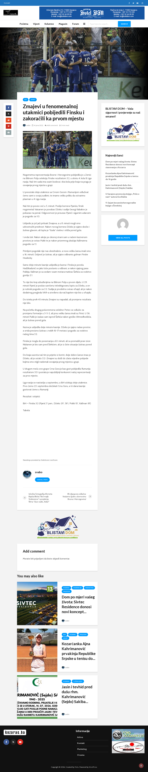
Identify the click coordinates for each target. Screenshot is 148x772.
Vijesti (36, 24)
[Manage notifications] (141, 765)
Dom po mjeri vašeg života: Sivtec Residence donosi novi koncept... (78, 604)
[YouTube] (20, 742)
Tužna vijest (77, 681)
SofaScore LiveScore (49, 460)
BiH (25, 100)
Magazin (63, 24)
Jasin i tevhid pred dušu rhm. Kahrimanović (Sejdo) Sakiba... (77, 694)
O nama (80, 755)
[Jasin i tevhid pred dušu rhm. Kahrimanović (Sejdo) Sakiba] (37, 696)
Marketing (89, 588)
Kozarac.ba (77, 588)
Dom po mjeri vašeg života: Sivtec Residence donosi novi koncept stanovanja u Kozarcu (121, 164)
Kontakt (7, 3)
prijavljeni (39, 558)
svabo (28, 125)
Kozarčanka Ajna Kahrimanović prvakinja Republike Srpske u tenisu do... (79, 651)
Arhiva (80, 737)
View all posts (42, 480)
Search (124, 24)
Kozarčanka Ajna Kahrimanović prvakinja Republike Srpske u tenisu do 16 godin (122, 176)
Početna (24, 24)
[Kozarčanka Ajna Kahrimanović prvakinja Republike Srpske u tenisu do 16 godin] (37, 650)
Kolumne (49, 24)
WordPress (93, 767)
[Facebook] (6, 742)
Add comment (52, 125)
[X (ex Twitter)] (13, 742)
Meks (77, 767)
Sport (33, 100)
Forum (75, 24)
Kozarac (66, 588)
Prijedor (66, 591)
